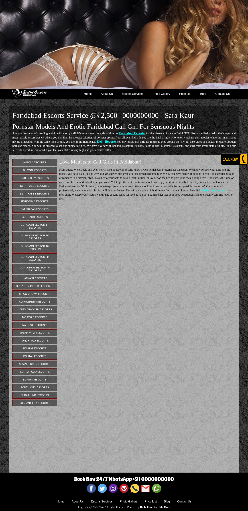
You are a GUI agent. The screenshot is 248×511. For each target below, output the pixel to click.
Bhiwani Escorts (34, 170)
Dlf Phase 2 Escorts (34, 185)
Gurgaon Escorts (35, 217)
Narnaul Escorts (34, 325)
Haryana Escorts (35, 278)
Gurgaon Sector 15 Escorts (35, 237)
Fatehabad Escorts (34, 209)
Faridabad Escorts (132, 133)
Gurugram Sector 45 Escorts (35, 269)
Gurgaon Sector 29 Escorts (35, 258)
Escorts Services (132, 93)
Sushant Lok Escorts (34, 403)
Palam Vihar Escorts (35, 332)
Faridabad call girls (214, 190)
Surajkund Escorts (35, 395)
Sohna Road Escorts (35, 371)
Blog (203, 93)
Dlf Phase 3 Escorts (34, 193)
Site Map (164, 507)
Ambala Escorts (34, 162)
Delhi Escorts (106, 141)
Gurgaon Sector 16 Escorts (35, 248)
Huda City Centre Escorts (34, 286)
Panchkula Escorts (35, 340)
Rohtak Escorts (34, 356)
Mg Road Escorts (34, 317)
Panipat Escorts (34, 348)
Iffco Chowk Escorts (34, 293)
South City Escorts (35, 387)
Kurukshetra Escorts (34, 301)
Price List (185, 93)
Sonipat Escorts (34, 379)
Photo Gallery (161, 93)
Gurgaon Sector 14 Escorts (35, 226)
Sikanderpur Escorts (34, 364)
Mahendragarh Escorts (34, 309)
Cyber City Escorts (35, 178)
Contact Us (222, 93)
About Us (107, 93)
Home (88, 93)
